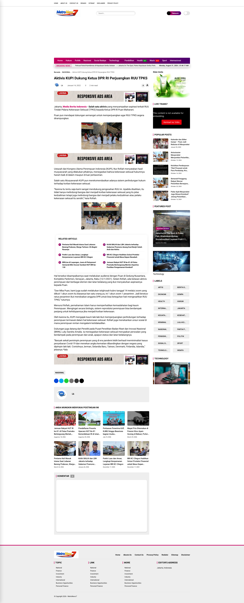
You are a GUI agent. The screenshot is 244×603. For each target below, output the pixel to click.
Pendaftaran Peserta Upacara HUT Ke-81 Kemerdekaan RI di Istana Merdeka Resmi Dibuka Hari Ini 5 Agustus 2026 (89, 431)
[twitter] (177, 3)
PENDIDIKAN (163, 336)
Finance (59, 571)
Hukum (69, 60)
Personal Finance (62, 586)
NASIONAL (66, 72)
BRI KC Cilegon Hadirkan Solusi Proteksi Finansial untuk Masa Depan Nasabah (123, 256)
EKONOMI (162, 294)
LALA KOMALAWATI (183, 322)
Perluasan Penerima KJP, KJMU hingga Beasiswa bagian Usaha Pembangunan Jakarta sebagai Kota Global (113, 431)
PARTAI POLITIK (183, 329)
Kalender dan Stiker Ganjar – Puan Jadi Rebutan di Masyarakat (180, 141)
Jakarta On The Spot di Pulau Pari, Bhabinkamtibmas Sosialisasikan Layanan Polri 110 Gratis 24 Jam (171, 236)
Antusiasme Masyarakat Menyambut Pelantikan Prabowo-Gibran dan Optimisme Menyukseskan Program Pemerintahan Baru (180, 155)
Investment (60, 574)
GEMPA (180, 294)
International (60, 580)
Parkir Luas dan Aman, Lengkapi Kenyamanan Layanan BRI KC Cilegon (77, 256)
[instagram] (181, 3)
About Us (63, 3)
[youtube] (185, 3)
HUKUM (180, 301)
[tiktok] (188, 3)
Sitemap (92, 3)
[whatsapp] (66, 381)
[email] (76, 381)
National (59, 568)
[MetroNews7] (67, 16)
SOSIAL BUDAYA (164, 343)
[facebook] (173, 3)
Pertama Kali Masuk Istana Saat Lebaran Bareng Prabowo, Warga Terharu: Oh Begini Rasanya (79, 246)
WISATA (180, 350)
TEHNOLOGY (163, 350)
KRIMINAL (162, 322)
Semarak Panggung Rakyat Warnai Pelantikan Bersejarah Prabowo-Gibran (180, 181)
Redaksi (83, 3)
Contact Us (74, 3)
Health (141, 60)
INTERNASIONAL (164, 308)
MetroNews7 (72, 596)
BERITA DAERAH (183, 287)
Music (154, 60)
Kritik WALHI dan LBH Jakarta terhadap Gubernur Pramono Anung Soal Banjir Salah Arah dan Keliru (124, 246)
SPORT (180, 343)
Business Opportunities (64, 583)
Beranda (57, 72)
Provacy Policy (152, 555)
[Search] (133, 13)
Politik (77, 60)
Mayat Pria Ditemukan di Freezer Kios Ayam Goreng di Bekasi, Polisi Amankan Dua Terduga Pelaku (137, 431)
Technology (114, 60)
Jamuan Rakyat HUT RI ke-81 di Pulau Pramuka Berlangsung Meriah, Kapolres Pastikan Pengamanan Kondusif (123, 264)
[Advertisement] (122, 38)
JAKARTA (181, 308)
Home (56, 3)
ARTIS (160, 287)
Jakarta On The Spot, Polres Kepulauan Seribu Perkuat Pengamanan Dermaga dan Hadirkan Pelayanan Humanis (139, 65)
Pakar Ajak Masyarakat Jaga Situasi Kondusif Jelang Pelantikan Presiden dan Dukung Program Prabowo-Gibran (180, 194)
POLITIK (180, 336)
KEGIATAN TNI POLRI (163, 228)
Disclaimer (101, 3)
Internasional (175, 60)
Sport (164, 60)
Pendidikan (129, 60)
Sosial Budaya (100, 60)
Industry (59, 577)
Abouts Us (127, 555)
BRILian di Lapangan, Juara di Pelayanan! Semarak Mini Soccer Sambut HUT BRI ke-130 (79, 264)
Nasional (87, 60)
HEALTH (161, 301)
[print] (71, 381)
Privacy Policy (112, 3)
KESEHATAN (182, 315)
